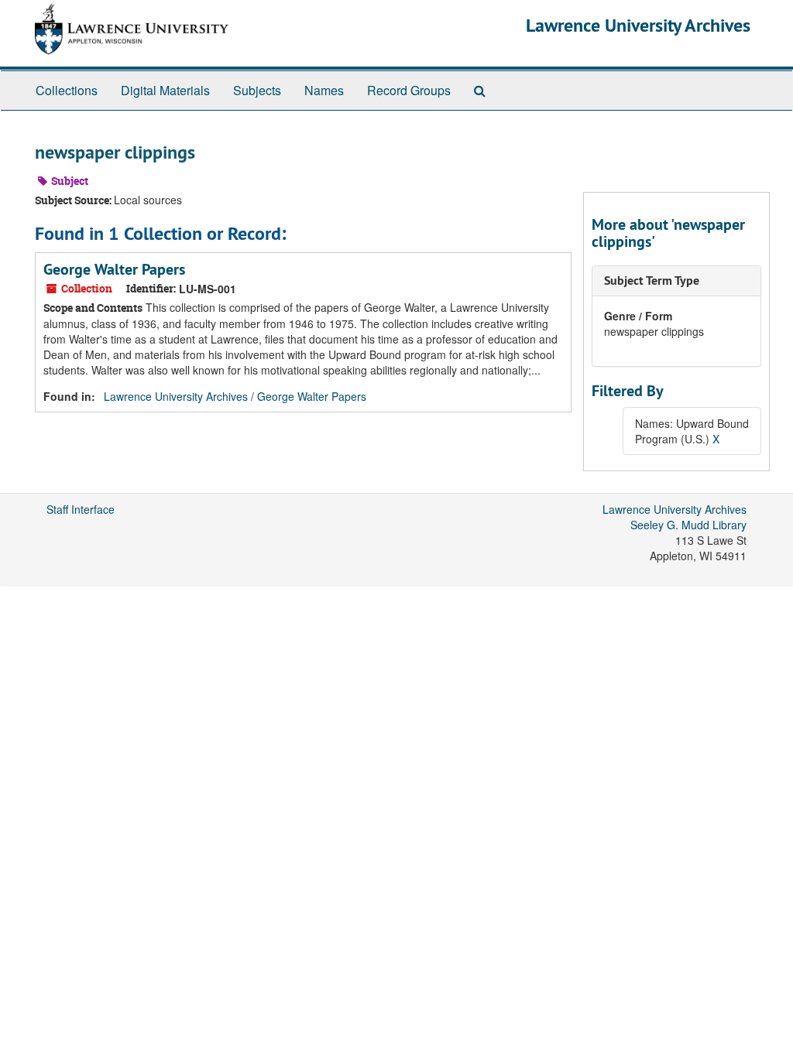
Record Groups (409, 90)
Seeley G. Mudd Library (688, 524)
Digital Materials (165, 90)
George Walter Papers (114, 269)
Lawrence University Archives (638, 25)
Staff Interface (80, 509)
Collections (67, 90)
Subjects (257, 90)
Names (324, 90)
